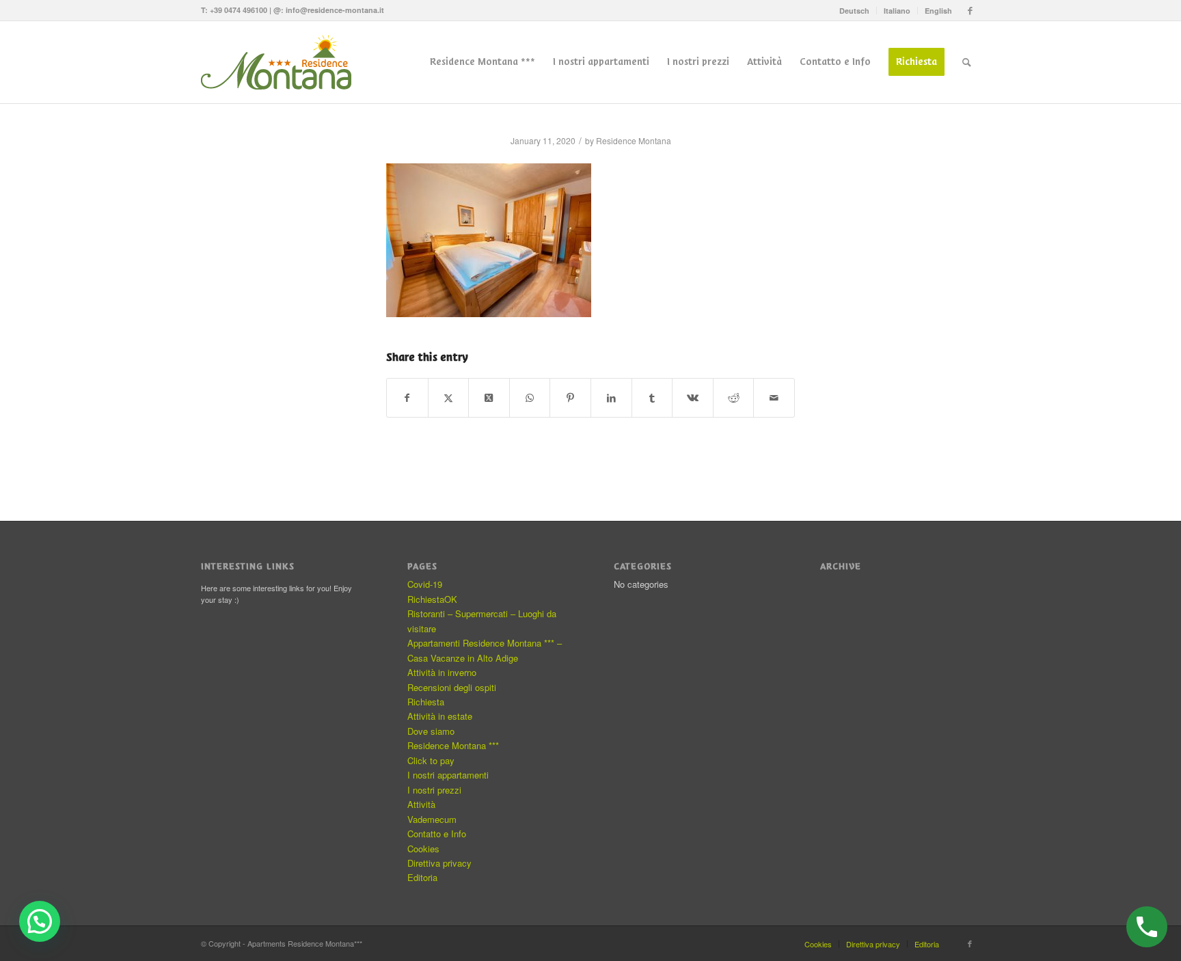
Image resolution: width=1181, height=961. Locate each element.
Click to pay (430, 760)
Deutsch (854, 10)
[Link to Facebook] (970, 10)
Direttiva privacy (439, 862)
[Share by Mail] (774, 398)
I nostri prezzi (434, 789)
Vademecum (432, 819)
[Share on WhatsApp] (530, 398)
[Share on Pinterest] (570, 398)
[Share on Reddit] (734, 398)
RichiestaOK (432, 599)
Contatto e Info (436, 833)
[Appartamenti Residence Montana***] (283, 62)
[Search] (966, 62)
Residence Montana (633, 140)
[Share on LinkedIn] (611, 398)
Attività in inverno (441, 672)
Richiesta (425, 701)
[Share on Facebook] (407, 398)
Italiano (897, 10)
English (938, 10)
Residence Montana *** (453, 745)
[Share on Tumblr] (652, 398)
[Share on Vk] (693, 398)
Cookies (423, 848)
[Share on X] (449, 398)
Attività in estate (439, 715)
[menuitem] (854, 10)
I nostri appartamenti (448, 774)
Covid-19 (424, 584)
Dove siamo (430, 731)
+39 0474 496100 (238, 10)
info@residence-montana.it (335, 10)
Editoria (422, 877)
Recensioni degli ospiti (451, 687)
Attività (421, 804)
